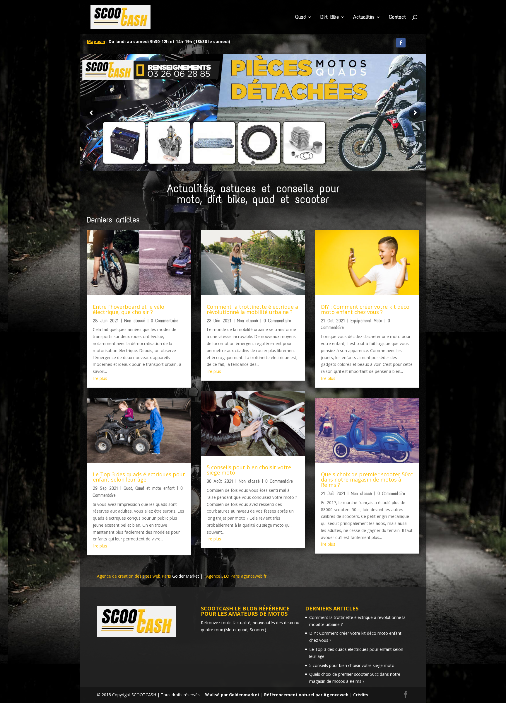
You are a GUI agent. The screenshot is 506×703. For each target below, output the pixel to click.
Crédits (360, 694)
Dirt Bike (329, 17)
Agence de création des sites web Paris (134, 576)
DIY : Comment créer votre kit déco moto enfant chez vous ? (365, 309)
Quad (300, 17)
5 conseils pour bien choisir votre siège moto (249, 470)
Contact (397, 17)
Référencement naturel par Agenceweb (306, 694)
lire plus (100, 378)
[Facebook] (401, 42)
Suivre (417, 43)
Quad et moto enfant (155, 488)
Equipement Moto (366, 320)
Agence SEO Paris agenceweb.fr (236, 576)
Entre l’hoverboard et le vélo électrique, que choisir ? (128, 309)
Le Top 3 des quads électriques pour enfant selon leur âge (139, 477)
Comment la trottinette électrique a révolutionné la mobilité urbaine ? (252, 309)
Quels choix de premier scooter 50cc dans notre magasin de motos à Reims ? (367, 479)
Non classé (134, 320)
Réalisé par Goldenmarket (231, 694)
